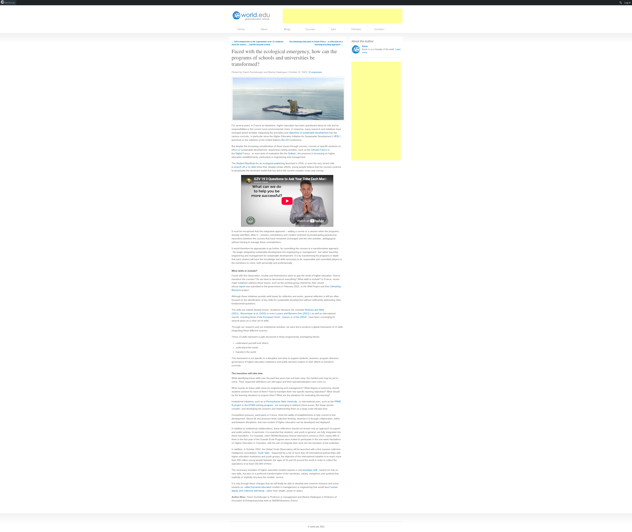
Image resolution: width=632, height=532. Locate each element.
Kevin (365, 46)
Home (241, 29)
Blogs (287, 29)
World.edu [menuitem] (10, 2)
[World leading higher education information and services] (250, 15)
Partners (356, 29)
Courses (310, 29)
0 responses (315, 72)
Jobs (333, 29)
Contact (379, 29)
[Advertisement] (342, 16)
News (264, 29)
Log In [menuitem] (627, 2)
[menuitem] (620, 2)
